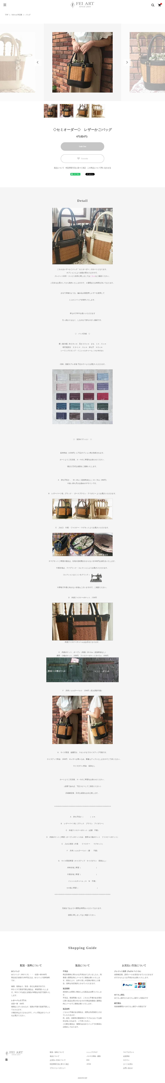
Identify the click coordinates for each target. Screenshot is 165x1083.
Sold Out (82, 146)
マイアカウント (128, 1052)
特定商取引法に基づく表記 (76, 168)
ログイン (126, 1060)
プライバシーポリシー (58, 1068)
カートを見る (128, 1064)
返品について (59, 168)
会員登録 (126, 1056)
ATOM (88, 1064)
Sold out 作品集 (17, 15)
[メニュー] (5, 5)
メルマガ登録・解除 (93, 1056)
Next (127, 62)
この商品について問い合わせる (99, 168)
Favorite (84, 159)
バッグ (28, 15)
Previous (37, 62)
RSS (87, 1060)
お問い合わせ (128, 1068)
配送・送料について (57, 1052)
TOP (6, 15)
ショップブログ (91, 1052)
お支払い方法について (58, 1060)
